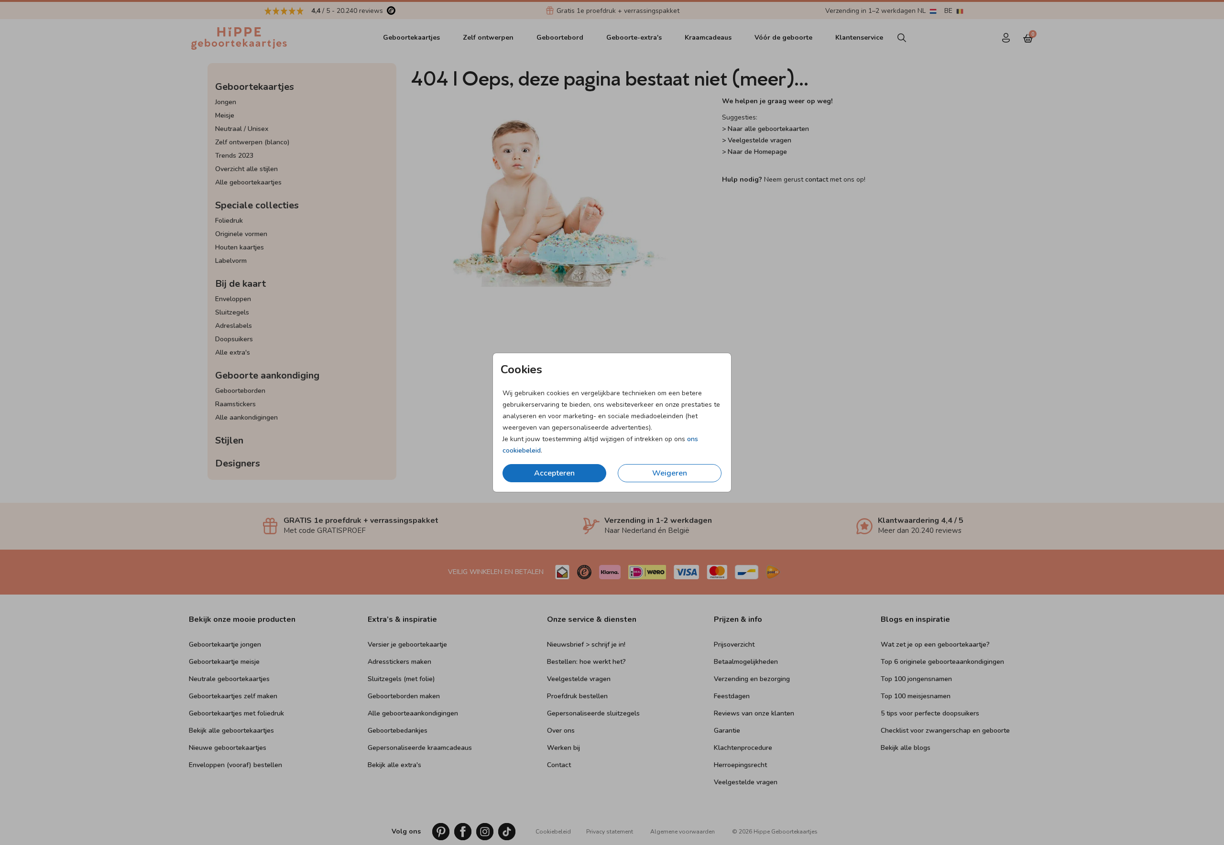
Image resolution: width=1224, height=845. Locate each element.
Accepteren (554, 473)
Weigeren (669, 473)
